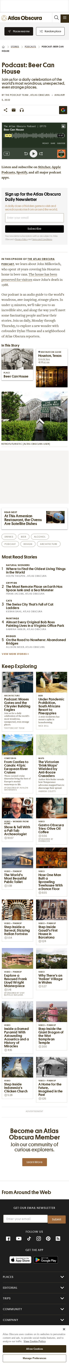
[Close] (64, 1329)
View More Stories (14, 654)
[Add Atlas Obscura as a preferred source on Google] (63, 110)
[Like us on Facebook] (8, 1239)
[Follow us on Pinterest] (48, 1239)
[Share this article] (5, 110)
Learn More (35, 1162)
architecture (48, 544)
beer (23, 537)
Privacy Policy (21, 239)
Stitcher (44, 167)
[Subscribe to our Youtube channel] (19, 1239)
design (28, 544)
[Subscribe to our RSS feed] (58, 1239)
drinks (9, 537)
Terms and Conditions (42, 239)
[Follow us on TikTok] (29, 1239)
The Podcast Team (17, 95)
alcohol (40, 537)
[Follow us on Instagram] (38, 1239)
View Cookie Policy (35, 1341)
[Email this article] (13, 110)
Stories (15, 47)
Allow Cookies (34, 1349)
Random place (53, 31)
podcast (10, 544)
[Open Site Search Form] (56, 18)
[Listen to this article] (21, 110)
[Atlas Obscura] (22, 18)
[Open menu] (64, 17)
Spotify (21, 172)
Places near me (21, 31)
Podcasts (30, 47)
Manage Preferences (34, 1358)
